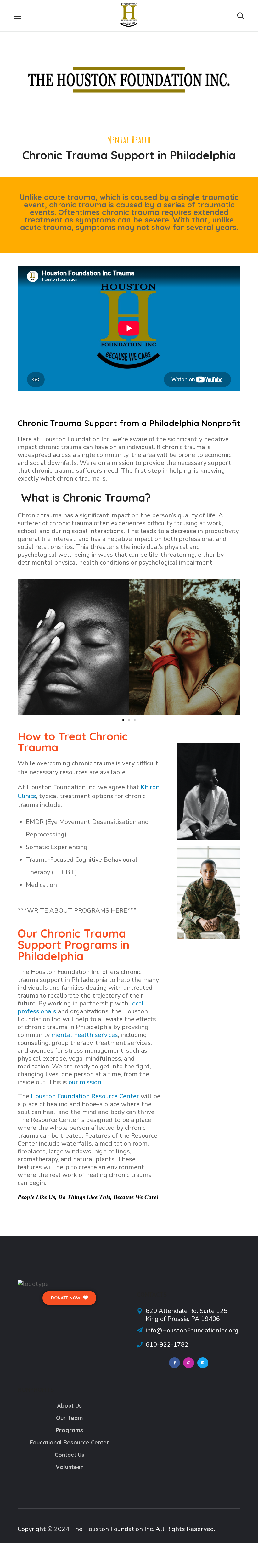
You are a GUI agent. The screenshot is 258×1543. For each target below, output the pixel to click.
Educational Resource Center (69, 1442)
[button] (240, 15)
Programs (69, 1430)
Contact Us (69, 1454)
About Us (69, 1405)
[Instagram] (188, 1362)
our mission (85, 1082)
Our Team (69, 1418)
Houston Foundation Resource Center (85, 1096)
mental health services (84, 1035)
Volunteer (69, 1467)
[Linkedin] (202, 1362)
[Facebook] (174, 1362)
